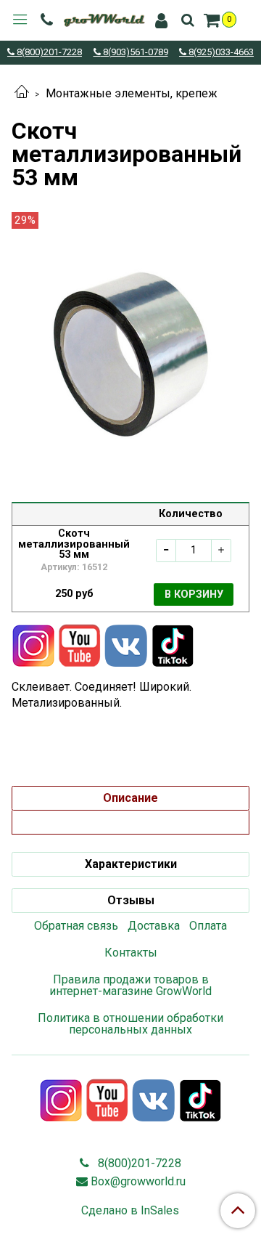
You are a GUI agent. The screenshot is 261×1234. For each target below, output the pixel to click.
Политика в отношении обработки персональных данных (130, 1023)
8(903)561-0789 (134, 52)
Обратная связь (76, 926)
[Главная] (21, 93)
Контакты (130, 952)
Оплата (208, 926)
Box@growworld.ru (138, 1181)
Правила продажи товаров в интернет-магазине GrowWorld (130, 985)
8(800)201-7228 (48, 52)
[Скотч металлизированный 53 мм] (130, 354)
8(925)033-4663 (220, 52)
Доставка (154, 926)
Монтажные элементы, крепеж (132, 93)
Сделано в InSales (130, 1211)
